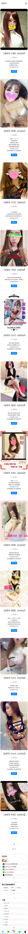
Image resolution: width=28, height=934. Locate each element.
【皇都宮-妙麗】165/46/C (14, 53)
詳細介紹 (14, 71)
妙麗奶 (13, 890)
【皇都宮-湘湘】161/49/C (14, 545)
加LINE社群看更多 (9, 872)
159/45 (6, 890)
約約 (12, 887)
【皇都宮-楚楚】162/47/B (14, 405)
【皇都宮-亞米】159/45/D (14, 335)
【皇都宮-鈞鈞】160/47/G (14, 815)
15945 (19, 887)
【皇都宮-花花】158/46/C (14, 202)
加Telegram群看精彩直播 (11, 864)
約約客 (6, 887)
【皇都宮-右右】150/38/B (14, 678)
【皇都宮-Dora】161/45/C (14, 753)
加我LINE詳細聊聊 (9, 869)
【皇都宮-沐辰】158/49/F (14, 270)
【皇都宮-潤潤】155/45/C (14, 131)
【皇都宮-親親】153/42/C (14, 610)
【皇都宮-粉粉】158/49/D (14, 473)
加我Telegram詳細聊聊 (10, 866)
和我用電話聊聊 (9, 875)
